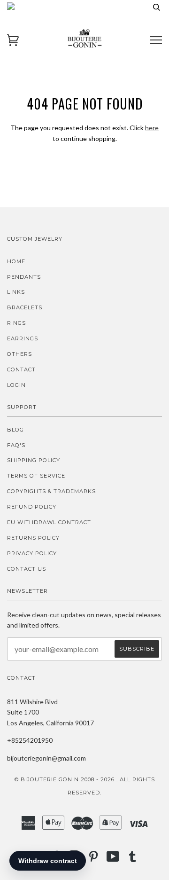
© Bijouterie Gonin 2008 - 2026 (65, 779)
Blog (15, 429)
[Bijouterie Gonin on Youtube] (113, 859)
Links (16, 292)
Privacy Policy (32, 553)
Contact (21, 369)
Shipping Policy (33, 460)
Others (19, 354)
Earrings (22, 338)
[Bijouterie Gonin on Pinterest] (93, 859)
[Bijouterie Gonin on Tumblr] (132, 859)
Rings (16, 323)
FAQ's (16, 445)
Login (16, 385)
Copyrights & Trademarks (51, 491)
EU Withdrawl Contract (49, 522)
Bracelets (24, 307)
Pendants (24, 277)
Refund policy (31, 506)
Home (16, 261)
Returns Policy (33, 537)
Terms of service (36, 475)
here (152, 128)
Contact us (26, 569)
